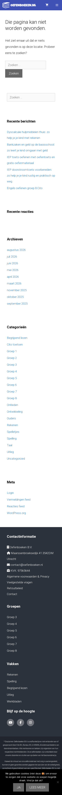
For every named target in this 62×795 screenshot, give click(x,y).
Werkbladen (14, 701)
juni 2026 (12, 263)
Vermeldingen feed (18, 499)
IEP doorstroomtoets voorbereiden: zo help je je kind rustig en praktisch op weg (31, 175)
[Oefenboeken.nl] (20, 5)
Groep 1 (12, 351)
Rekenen (12, 425)
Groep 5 (12, 378)
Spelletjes (13, 431)
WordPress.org (16, 513)
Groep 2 (12, 358)
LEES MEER (37, 787)
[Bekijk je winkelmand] (47, 5)
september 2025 (17, 303)
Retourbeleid (15, 588)
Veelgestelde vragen (19, 582)
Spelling (12, 438)
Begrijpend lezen (17, 338)
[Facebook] (20, 722)
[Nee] (57, 782)
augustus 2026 (16, 250)
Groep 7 (12, 391)
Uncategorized (16, 458)
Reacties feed (15, 506)
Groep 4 (12, 371)
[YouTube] (10, 722)
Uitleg (10, 452)
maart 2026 (14, 283)
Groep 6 (12, 384)
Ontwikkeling (15, 411)
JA (18, 787)
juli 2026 (12, 256)
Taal (9, 445)
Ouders (11, 418)
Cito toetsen (15, 344)
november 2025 (17, 290)
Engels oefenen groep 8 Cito (25, 188)
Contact (12, 594)
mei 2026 (12, 270)
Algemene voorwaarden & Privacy (28, 576)
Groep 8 (12, 398)
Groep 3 (12, 364)
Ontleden (12, 405)
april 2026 (13, 276)
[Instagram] (30, 722)
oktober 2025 (15, 297)
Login (10, 493)
